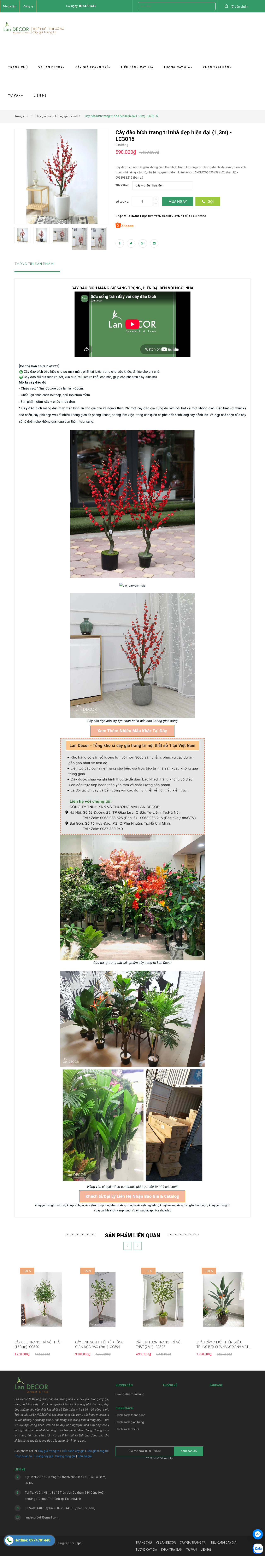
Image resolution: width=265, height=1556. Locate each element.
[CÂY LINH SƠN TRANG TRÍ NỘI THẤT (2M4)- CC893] (163, 1299)
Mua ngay (178, 201)
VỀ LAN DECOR (50, 67)
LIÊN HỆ (40, 95)
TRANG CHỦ (18, 67)
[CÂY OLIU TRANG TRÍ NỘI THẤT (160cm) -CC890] (41, 1299)
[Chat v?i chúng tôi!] (258, 1534)
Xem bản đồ (189, 1451)
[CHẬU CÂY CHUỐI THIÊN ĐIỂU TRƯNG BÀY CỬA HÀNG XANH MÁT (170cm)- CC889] (223, 1299)
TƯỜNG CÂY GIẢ (177, 67)
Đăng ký (28, 6)
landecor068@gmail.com (41, 1517)
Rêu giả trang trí (97, 1451)
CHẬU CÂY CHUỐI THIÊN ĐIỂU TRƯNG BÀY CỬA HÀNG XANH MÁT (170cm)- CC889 (222, 1344)
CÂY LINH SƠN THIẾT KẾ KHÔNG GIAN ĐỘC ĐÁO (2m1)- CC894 (99, 1344)
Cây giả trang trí (48, 1451)
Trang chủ (22, 116)
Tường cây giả (43, 1456)
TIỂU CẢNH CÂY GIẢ (137, 67)
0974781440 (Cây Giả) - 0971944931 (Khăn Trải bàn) (60, 1508)
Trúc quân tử (23, 1456)
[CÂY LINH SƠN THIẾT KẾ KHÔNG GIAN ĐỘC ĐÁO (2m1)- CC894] (102, 1299)
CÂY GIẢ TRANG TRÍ (91, 67)
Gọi (210, 201)
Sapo (78, 1543)
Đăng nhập (9, 6)
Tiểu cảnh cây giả (72, 1451)
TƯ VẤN (14, 95)
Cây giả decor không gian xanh (57, 116)
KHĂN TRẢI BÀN (216, 67)
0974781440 (87, 6)
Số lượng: (122, 201)
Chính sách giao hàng (130, 1422)
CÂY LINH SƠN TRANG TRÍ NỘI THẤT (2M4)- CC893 (159, 1344)
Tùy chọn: (122, 185)
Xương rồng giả (65, 1456)
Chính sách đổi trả (128, 1429)
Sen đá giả (85, 1456)
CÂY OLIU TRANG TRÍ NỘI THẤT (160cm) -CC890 (38, 1344)
